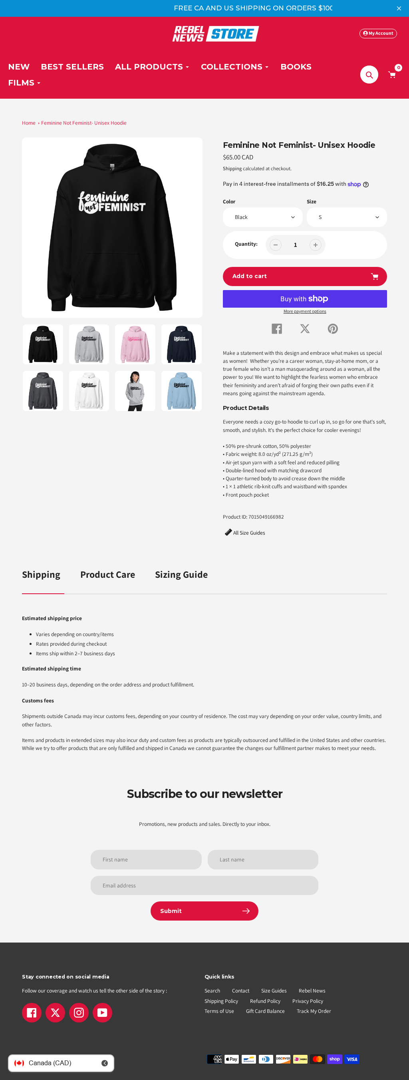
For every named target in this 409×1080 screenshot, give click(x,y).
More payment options (305, 311)
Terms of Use (219, 1010)
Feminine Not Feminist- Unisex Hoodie (84, 122)
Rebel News (312, 990)
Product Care (107, 574)
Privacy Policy (307, 1000)
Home (29, 122)
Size (311, 201)
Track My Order (314, 1010)
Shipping (232, 168)
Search (212, 990)
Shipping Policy (221, 1000)
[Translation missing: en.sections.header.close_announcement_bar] (399, 8)
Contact (240, 990)
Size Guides (274, 990)
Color (229, 201)
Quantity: (246, 243)
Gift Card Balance (265, 1010)
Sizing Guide (181, 574)
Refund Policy (265, 1000)
